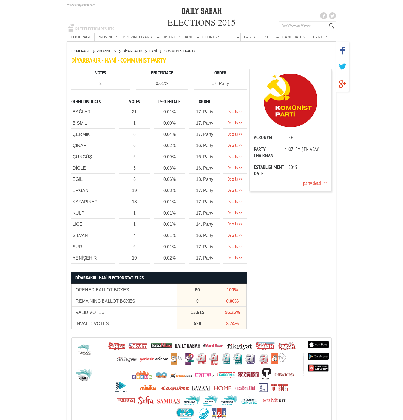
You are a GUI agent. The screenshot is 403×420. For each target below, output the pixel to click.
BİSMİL (80, 123)
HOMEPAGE (81, 37)
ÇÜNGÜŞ (82, 156)
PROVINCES (107, 37)
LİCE (78, 224)
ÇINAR (80, 145)
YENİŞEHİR (85, 258)
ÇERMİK (81, 134)
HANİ (153, 51)
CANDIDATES (293, 37)
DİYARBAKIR (133, 51)
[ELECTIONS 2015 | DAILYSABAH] (202, 12)
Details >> (235, 112)
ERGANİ (81, 190)
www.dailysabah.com (81, 4)
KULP (78, 213)
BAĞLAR (82, 111)
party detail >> (315, 184)
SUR (77, 246)
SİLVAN (80, 235)
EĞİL (78, 179)
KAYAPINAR (85, 201)
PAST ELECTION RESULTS (94, 29)
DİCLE (79, 168)
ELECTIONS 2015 (201, 22)
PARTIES (320, 37)
